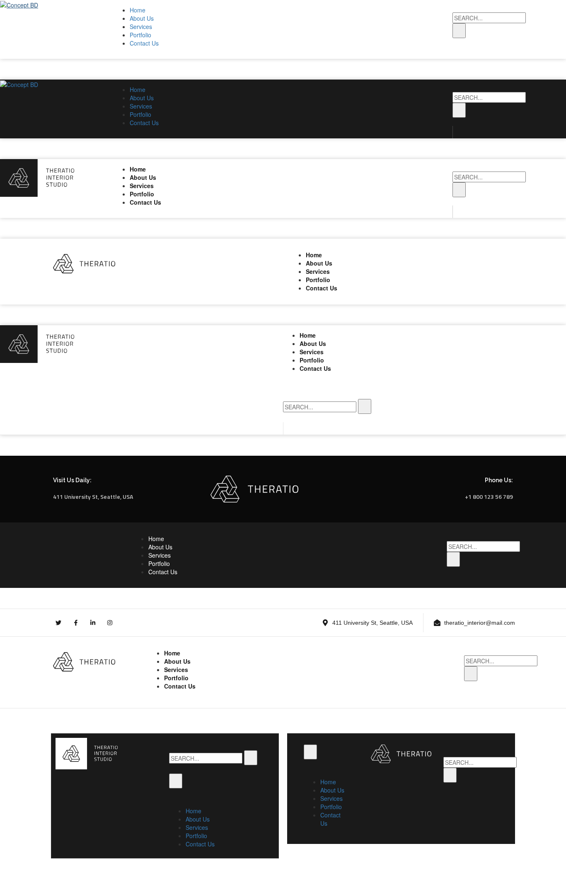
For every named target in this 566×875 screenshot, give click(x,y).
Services (141, 26)
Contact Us (144, 43)
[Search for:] (489, 18)
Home (137, 10)
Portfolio (140, 35)
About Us (142, 18)
